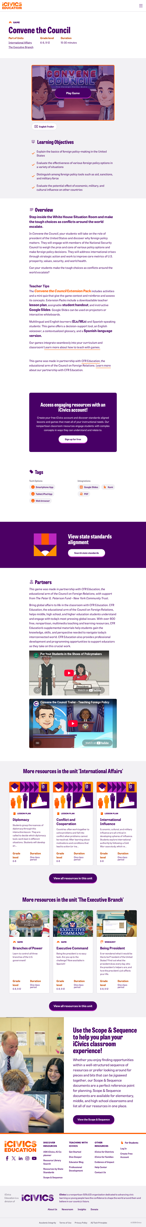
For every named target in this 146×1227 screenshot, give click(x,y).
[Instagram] (27, 1157)
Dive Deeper (75, 1156)
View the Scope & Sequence (94, 1119)
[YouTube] (34, 1157)
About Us (52, 1209)
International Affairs (20, 42)
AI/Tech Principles (99, 1222)
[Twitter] (13, 1157)
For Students (131, 1142)
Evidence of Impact (104, 1161)
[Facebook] (7, 1157)
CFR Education (91, 361)
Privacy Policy (81, 1222)
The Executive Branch (21, 47)
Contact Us (100, 1172)
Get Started (75, 1151)
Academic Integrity (47, 1222)
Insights (82, 1209)
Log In (123, 1148)
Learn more (103, 365)
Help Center (101, 1167)
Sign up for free (73, 439)
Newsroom (67, 1209)
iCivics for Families (104, 1156)
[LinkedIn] (20, 1157)
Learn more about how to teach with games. (72, 347)
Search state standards (86, 552)
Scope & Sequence (53, 1177)
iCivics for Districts (104, 1151)
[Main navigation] (141, 6)
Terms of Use (65, 1222)
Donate (94, 1209)
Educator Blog (76, 1161)
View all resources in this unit (73, 878)
